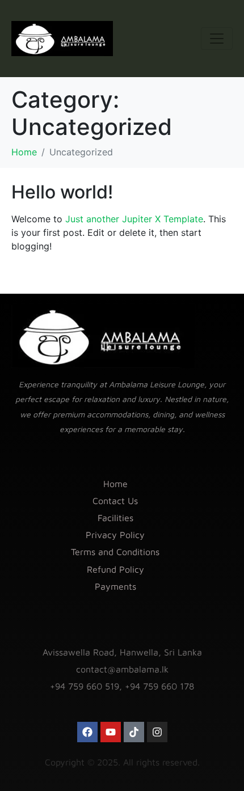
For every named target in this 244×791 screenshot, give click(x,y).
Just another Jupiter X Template (134, 219)
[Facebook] (87, 732)
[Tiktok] (134, 732)
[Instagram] (157, 732)
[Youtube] (110, 732)
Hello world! (62, 192)
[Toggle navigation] (217, 38)
